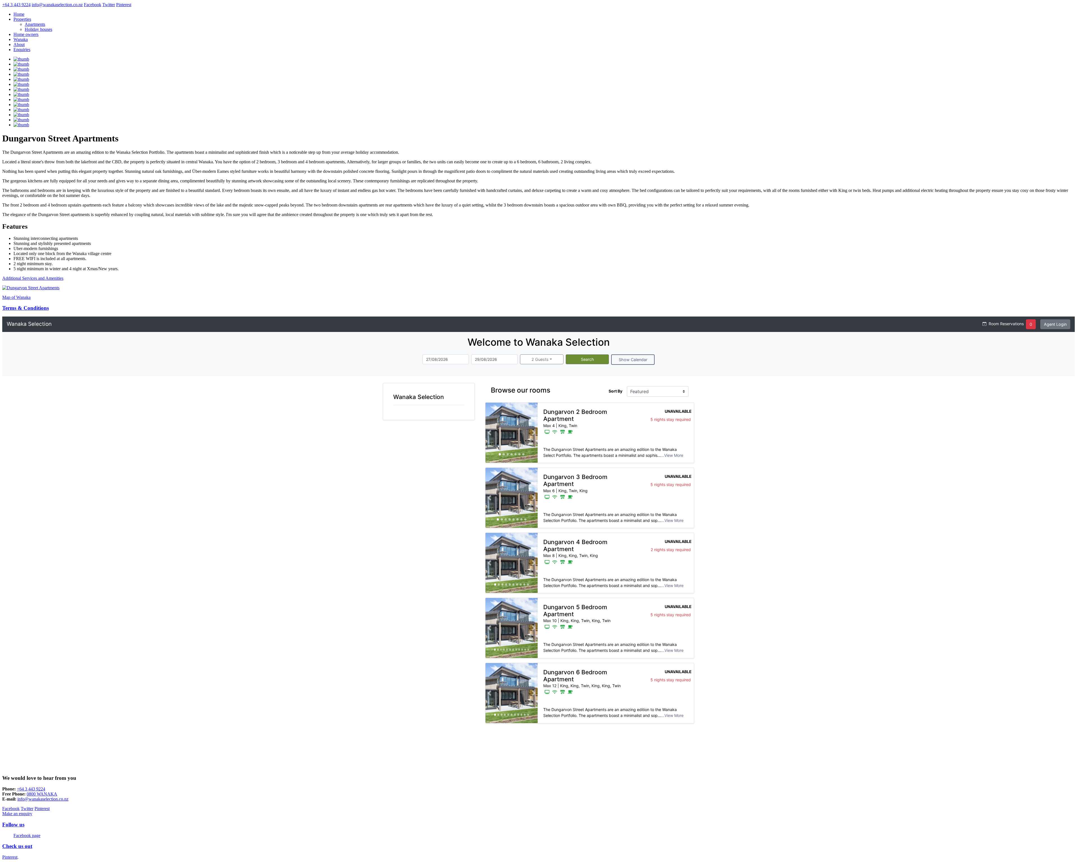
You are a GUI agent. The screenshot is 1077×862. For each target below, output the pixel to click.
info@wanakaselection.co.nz (42, 799)
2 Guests (540, 359)
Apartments (35, 24)
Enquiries (21, 49)
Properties (22, 19)
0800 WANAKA (42, 794)
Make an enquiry (17, 813)
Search (587, 359)
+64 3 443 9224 (31, 789)
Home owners (25, 34)
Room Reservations (1006, 323)
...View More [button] (672, 455)
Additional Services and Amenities (32, 278)
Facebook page (26, 835)
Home (18, 14)
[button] (489, 433)
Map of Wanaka (16, 297)
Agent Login (1055, 324)
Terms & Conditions (25, 308)
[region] (511, 433)
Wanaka (20, 39)
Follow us (13, 824)
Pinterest (9, 857)
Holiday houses (38, 29)
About (19, 44)
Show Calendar (633, 359)
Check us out (17, 846)
